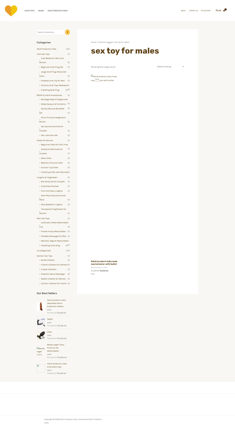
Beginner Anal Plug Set (52, 67)
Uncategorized (44, 250)
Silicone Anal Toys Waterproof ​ (55, 85)
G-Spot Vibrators (48, 269)
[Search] (67, 32)
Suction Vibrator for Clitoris (54, 283)
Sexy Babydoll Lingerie (51, 204)
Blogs (41, 11)
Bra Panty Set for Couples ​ (53, 181)
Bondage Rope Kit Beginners (54, 99)
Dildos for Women (45, 140)
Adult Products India (58, 11)
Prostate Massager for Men (53, 236)
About (183, 11)
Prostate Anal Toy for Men (53, 80)
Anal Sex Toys (43, 54)
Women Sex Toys (44, 256)
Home (93, 42)
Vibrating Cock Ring (50, 245)
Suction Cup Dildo (49, 167)
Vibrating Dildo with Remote (54, 172)
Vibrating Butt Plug (50, 90)
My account (206, 11)
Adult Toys (30, 11)
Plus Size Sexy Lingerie (52, 191)
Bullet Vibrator (48, 260)
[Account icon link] (230, 10)
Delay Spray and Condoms (53, 104)
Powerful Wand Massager (53, 274)
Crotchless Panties (50, 186)
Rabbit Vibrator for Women (53, 278)
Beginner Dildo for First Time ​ (54, 144)
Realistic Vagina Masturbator (55, 241)
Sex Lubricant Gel (49, 135)
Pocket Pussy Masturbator (53, 231)
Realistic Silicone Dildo (52, 163)
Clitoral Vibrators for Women (54, 264)
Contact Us (193, 11)
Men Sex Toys (43, 218)
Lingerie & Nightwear (47, 177)
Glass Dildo (46, 158)
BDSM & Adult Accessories (49, 95)
